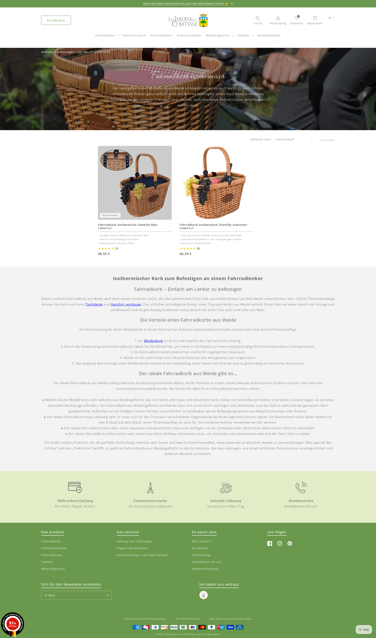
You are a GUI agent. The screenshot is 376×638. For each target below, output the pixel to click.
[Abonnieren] (107, 595)
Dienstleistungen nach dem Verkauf (142, 555)
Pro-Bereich (56, 20)
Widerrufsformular (205, 569)
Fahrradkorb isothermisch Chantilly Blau (127, 225)
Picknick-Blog (201, 555)
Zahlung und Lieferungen (135, 541)
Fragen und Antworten (132, 548)
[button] (106, 37)
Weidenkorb (153, 341)
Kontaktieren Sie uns (206, 562)
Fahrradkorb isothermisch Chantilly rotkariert (213, 225)
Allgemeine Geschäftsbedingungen (145, 618)
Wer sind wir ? (202, 541)
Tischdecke (94, 304)
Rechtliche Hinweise (188, 618)
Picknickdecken (51, 555)
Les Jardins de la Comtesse (180, 634)
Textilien (244, 35)
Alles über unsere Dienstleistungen (231, 618)
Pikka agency (212, 634)
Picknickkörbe (105, 35)
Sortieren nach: (261, 139)
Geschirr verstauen (126, 304)
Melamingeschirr (218, 35)
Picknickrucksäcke (53, 548)
